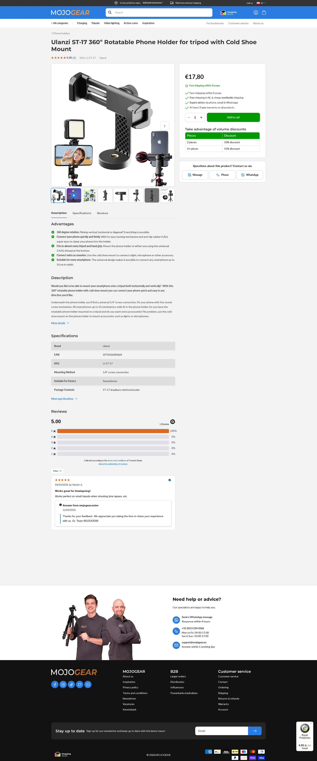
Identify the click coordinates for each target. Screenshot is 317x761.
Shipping (223, 693)
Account (223, 709)
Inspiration (129, 681)
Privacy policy (130, 687)
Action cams (131, 23)
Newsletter (129, 698)
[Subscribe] (254, 731)
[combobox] (159, 12)
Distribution (177, 681)
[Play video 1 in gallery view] (74, 195)
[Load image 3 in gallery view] (105, 195)
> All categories (59, 23)
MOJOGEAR (163, 754)
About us (128, 676)
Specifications (82, 213)
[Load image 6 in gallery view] (152, 195)
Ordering (223, 687)
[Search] (110, 12)
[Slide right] (164, 125)
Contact (223, 681)
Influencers (177, 687)
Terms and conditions (135, 693)
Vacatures (128, 704)
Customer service (228, 676)
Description (59, 213)
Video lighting (111, 23)
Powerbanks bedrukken (184, 693)
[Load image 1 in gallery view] (58, 195)
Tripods (95, 23)
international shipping (188, 2)
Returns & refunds (228, 698)
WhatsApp (252, 174)
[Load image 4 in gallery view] (121, 195)
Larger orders (178, 676)
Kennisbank (129, 709)
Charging (82, 23)
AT (262, 3)
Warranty (223, 704)
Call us (250, 3)
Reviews (102, 213)
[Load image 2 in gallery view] (89, 195)
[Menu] (311, 724)
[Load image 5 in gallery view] (136, 195)
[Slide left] (61, 125)
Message (197, 174)
